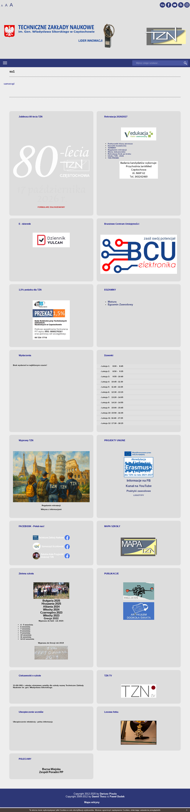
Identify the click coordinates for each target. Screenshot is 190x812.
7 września (25, 629)
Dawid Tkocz (99, 796)
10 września (25, 635)
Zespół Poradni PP (51, 772)
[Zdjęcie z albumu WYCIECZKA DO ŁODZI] (138, 744)
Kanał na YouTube (139, 486)
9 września (25, 633)
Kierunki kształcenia (117, 146)
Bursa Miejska (51, 769)
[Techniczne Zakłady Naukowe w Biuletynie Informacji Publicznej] (162, 5)
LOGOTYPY (138, 495)
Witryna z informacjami (51, 509)
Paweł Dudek (117, 796)
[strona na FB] (51, 559)
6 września (25, 627)
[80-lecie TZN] (51, 203)
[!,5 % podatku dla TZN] (51, 320)
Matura (112, 301)
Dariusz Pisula (108, 793)
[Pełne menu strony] (5, 63)
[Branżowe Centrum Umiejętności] (138, 254)
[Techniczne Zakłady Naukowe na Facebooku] (168, 5)
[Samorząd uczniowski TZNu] (51, 549)
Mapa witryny (91, 802)
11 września (25, 637)
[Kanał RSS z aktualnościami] (181, 5)
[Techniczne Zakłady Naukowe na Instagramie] (187, 5)
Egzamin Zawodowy (120, 304)
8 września (25, 631)
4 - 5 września (26, 625)
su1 (12, 71)
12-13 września (27, 639)
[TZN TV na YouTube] (174, 5)
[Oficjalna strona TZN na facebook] (51, 540)
